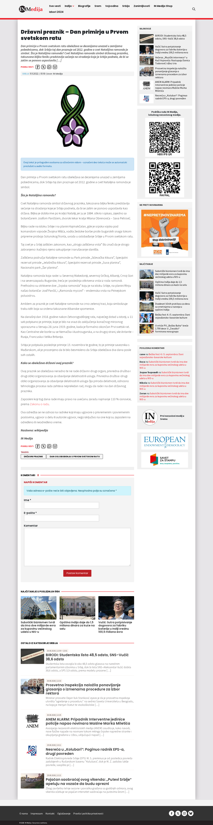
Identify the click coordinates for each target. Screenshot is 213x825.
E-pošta (30, 513)
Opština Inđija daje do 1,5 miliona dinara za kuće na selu (171, 283)
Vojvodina (111, 6)
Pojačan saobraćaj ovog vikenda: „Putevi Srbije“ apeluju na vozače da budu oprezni (89, 781)
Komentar (31, 525)
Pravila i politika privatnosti (88, 813)
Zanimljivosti (142, 6)
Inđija (68, 6)
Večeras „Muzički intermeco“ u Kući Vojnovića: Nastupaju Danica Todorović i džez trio (172, 60)
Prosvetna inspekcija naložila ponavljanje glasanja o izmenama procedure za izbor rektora (83, 689)
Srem (97, 6)
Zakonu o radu (39, 404)
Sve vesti (55, 6)
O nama (23, 813)
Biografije (84, 6)
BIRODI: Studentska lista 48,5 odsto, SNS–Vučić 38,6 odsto (87, 657)
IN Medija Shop (163, 6)
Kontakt (50, 813)
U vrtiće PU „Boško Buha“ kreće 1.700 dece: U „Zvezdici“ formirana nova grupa (171, 328)
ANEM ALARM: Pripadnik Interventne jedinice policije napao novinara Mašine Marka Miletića (88, 721)
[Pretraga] (193, 9)
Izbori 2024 (56, 12)
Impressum (37, 813)
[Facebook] (171, 813)
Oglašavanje (63, 813)
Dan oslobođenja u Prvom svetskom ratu (75, 456)
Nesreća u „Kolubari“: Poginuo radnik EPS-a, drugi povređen (85, 751)
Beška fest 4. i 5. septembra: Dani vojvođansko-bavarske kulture (172, 316)
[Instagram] (184, 813)
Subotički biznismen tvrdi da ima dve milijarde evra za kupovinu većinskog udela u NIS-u (172, 274)
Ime (27, 500)
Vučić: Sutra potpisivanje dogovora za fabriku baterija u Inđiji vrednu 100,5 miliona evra (171, 49)
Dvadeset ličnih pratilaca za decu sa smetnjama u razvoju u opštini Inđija (172, 306)
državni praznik (33, 456)
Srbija (126, 6)
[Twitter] (178, 813)
